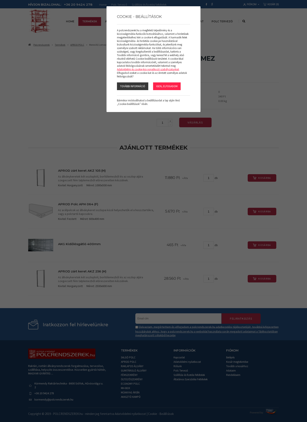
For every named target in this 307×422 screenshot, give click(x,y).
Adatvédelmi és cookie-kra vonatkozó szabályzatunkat (148, 69)
